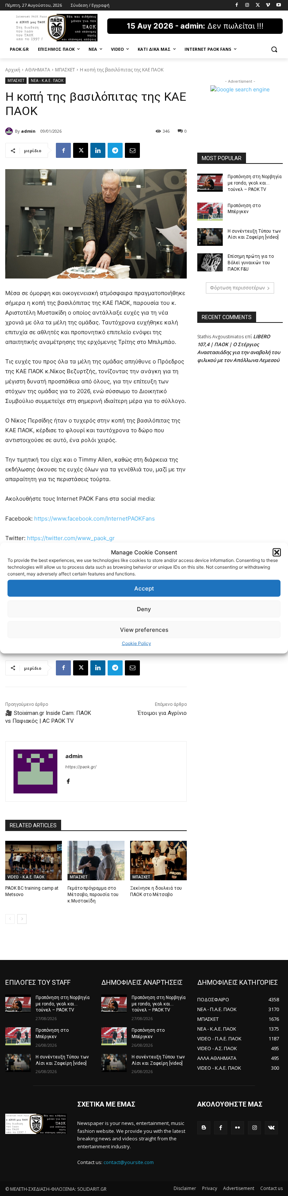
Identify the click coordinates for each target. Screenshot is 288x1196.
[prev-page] (10, 919)
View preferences (144, 629)
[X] (258, 5)
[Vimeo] (268, 5)
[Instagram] (247, 5)
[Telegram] (115, 150)
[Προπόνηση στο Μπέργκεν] (210, 212)
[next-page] (22, 919)
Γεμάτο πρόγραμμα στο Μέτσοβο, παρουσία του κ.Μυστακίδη (93, 895)
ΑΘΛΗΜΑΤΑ (37, 70)
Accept (144, 588)
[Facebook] (236, 5)
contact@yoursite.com (129, 1162)
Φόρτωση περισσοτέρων (237, 288)
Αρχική (12, 70)
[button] (276, 552)
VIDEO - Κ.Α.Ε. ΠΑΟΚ (26, 877)
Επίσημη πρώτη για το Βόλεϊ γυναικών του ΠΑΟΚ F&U (251, 263)
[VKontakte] (271, 1127)
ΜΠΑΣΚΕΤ (65, 70)
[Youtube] (278, 5)
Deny (144, 608)
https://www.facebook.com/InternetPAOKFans (94, 518)
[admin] (10, 131)
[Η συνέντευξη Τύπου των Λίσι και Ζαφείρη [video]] (210, 237)
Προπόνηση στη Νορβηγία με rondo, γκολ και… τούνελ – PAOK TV (255, 183)
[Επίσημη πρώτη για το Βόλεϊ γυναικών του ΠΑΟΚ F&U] (210, 262)
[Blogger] (203, 1127)
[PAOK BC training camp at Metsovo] (33, 861)
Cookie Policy (136, 643)
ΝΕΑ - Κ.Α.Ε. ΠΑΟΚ (47, 80)
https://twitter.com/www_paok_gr (71, 538)
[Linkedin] (97, 150)
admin (28, 131)
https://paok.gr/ (80, 766)
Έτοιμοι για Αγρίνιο (162, 713)
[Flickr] (237, 1127)
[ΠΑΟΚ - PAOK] (56, 27)
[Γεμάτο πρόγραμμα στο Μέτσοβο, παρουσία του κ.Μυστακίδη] (96, 861)
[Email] (132, 150)
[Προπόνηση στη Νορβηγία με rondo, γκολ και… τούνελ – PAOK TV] (210, 183)
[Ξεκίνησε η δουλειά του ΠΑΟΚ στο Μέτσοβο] (158, 861)
